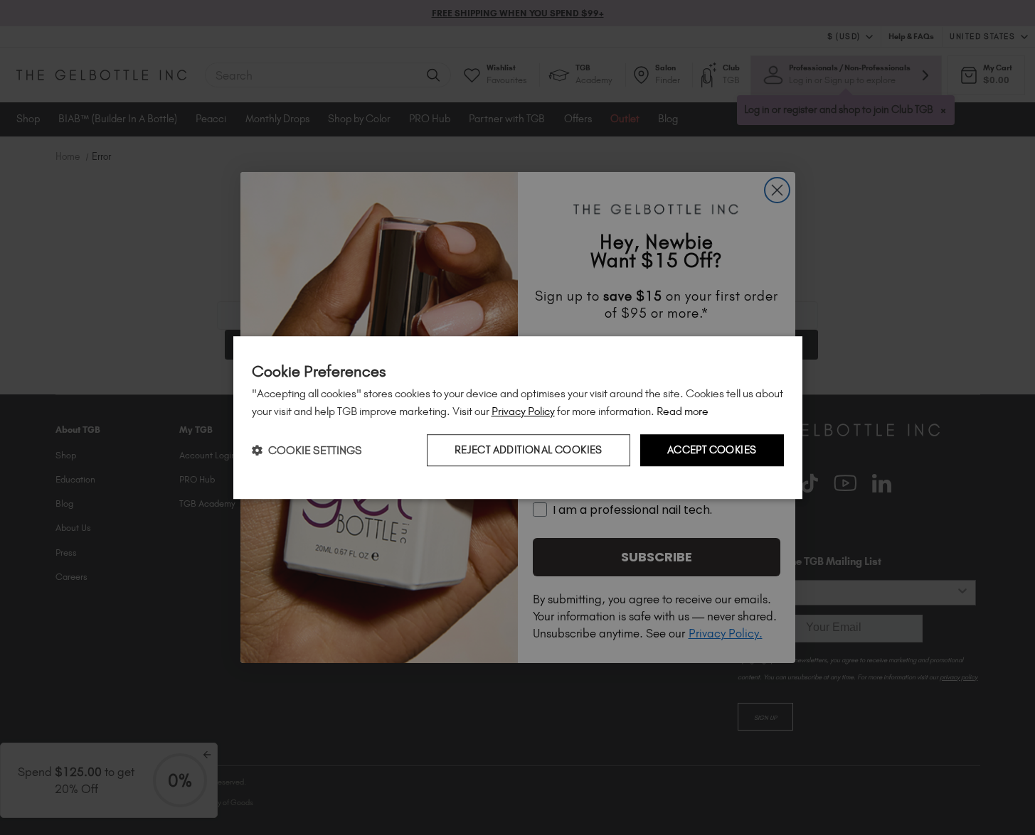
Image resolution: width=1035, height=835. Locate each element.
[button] (307, 450)
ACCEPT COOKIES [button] (712, 450)
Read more (682, 411)
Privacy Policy (523, 411)
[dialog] (517, 418)
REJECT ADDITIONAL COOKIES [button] (529, 450)
